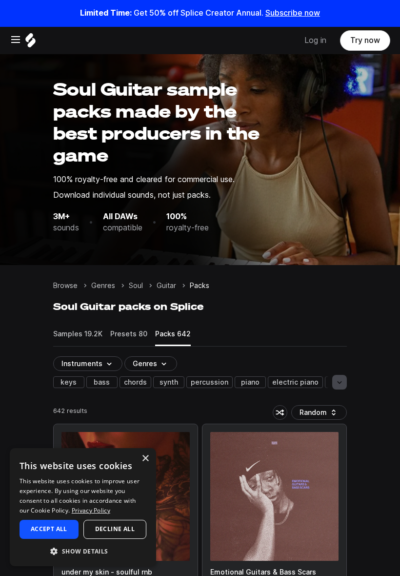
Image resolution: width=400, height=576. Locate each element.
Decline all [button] (115, 529)
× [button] (145, 458)
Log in (315, 40)
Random (321, 414)
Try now (365, 40)
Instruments (81, 364)
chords (135, 382)
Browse (65, 285)
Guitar (166, 285)
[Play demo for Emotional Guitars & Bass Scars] (274, 496)
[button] (83, 550)
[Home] (30, 42)
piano (250, 382)
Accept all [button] (49, 529)
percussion (209, 382)
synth (169, 382)
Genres (103, 285)
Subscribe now (292, 13)
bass (102, 382)
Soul (136, 285)
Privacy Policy (91, 510)
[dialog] (83, 507)
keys (68, 382)
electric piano (295, 382)
